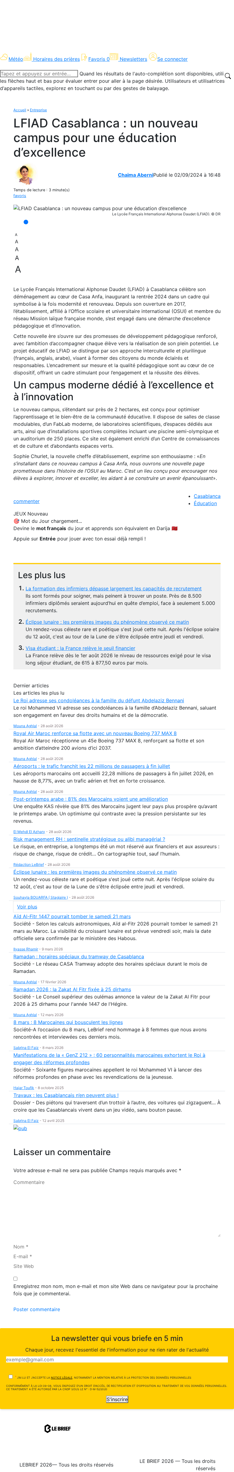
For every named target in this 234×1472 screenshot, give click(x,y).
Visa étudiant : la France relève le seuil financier (80, 648)
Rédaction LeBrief (28, 864)
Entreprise (38, 110)
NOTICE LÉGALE (61, 1377)
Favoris (99, 59)
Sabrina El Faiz (26, 1047)
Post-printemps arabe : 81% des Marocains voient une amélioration (90, 799)
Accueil (19, 110)
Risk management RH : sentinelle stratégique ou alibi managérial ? (89, 839)
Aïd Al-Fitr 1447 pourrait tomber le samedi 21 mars (72, 916)
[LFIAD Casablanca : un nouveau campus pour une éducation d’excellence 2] (99, 208)
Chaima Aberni (135, 175)
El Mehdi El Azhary (29, 831)
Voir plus (27, 907)
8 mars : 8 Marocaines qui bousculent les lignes (68, 1022)
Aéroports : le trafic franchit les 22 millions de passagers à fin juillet (91, 766)
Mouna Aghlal (25, 726)
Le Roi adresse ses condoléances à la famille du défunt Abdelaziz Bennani (98, 700)
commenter (26, 501)
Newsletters (133, 59)
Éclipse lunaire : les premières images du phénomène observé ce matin (107, 622)
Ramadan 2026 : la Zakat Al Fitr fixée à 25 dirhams (72, 989)
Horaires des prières (56, 59)
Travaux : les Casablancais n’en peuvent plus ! (66, 1095)
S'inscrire (117, 1399)
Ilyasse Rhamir (25, 949)
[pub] (20, 1128)
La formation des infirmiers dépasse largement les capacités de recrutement (114, 588)
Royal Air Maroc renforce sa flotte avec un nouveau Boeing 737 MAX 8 (95, 733)
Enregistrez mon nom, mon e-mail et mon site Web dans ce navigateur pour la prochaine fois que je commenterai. (115, 1290)
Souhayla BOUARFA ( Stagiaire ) (40, 897)
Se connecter (172, 59)
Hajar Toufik (23, 1087)
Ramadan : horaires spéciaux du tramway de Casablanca (78, 956)
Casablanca (207, 496)
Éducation (205, 503)
